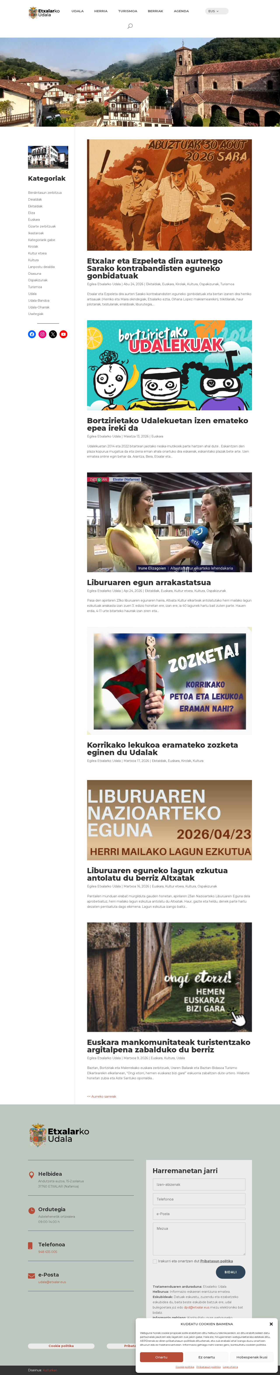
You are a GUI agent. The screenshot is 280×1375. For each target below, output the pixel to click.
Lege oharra (230, 1366)
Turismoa (227, 284)
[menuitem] (77, 11)
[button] (271, 1324)
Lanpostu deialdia (41, 267)
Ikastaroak (36, 233)
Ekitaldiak (153, 284)
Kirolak (180, 284)
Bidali (231, 1272)
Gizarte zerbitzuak (42, 226)
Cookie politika (185, 1366)
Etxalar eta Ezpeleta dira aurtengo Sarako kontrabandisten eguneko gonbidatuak (155, 268)
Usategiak (35, 314)
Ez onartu (206, 1357)
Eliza (31, 213)
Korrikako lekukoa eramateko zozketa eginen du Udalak (162, 748)
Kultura (192, 284)
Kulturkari (49, 1370)
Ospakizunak (209, 284)
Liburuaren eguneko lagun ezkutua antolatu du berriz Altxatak (157, 874)
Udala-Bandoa (38, 301)
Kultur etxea (183, 591)
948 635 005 (47, 1252)
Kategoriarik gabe (41, 240)
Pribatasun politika (208, 1366)
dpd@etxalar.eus (196, 1307)
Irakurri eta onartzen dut (195, 1261)
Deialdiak (35, 199)
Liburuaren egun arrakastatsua (149, 582)
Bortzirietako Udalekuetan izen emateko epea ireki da (167, 424)
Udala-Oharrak (38, 307)
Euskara (168, 284)
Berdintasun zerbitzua (45, 193)
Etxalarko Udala (109, 284)
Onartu (161, 1357)
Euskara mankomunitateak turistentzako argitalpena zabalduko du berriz (168, 1046)
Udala (180, 1058)
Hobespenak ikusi (251, 1357)
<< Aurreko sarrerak (101, 1097)
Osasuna (34, 274)
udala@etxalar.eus (52, 1282)
